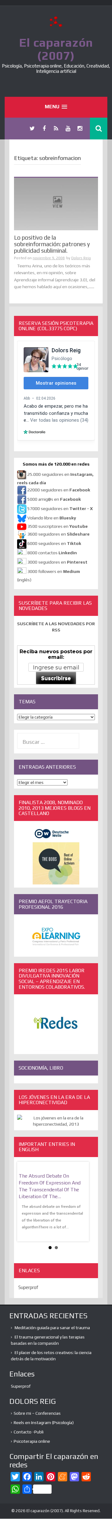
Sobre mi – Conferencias (37, 1413)
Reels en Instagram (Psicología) (44, 1422)
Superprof (28, 1287)
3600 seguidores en (58, 534)
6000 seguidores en (54, 543)
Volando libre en (51, 517)
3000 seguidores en (56, 562)
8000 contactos (52, 552)
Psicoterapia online (32, 1441)
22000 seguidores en (58, 489)
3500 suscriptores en (57, 526)
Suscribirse (56, 678)
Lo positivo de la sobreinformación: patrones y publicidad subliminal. (52, 244)
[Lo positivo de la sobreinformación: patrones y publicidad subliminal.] (56, 203)
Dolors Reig (81, 258)
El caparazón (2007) (56, 48)
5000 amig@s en (54, 499)
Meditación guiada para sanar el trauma (52, 1327)
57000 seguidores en (59, 508)
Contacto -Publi (29, 1431)
